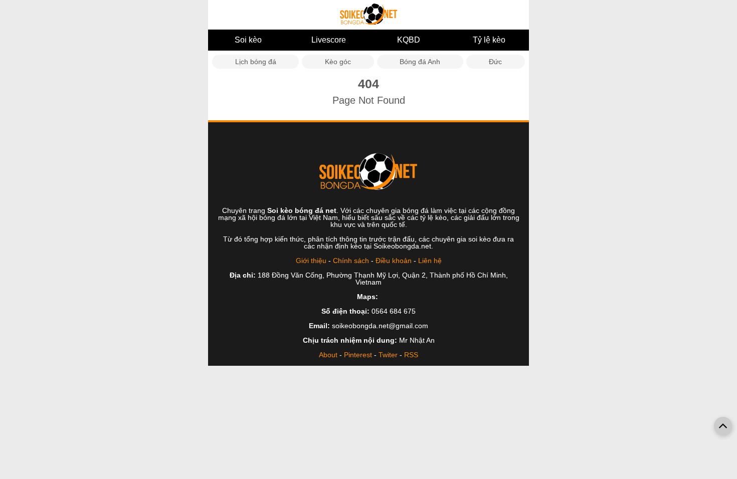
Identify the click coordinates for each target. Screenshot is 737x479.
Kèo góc (338, 62)
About (328, 354)
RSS (411, 354)
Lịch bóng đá (255, 62)
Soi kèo (248, 40)
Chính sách (351, 260)
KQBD (408, 40)
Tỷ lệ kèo (489, 40)
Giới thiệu (311, 260)
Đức (495, 62)
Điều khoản (394, 260)
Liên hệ (430, 260)
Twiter (388, 354)
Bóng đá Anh (420, 62)
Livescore (328, 40)
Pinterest (358, 354)
